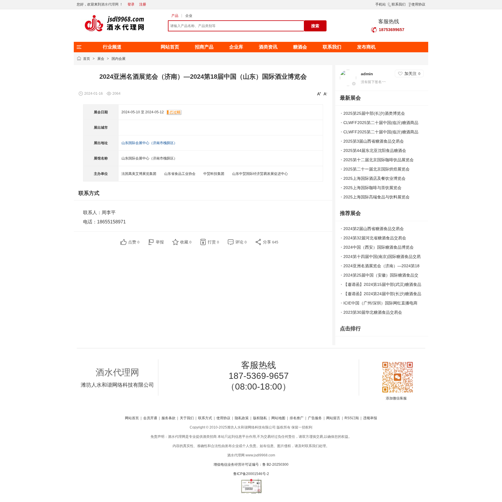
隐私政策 (242, 418)
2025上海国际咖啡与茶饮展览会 (372, 187)
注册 (142, 4)
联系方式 (205, 418)
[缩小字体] (325, 93)
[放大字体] (319, 93)
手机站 (380, 4)
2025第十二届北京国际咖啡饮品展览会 (378, 159)
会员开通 (150, 418)
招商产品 (204, 46)
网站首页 (170, 46)
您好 (80, 4)
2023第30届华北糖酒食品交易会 (372, 312)
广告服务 (315, 418)
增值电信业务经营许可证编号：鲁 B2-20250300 (251, 464)
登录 (131, 4)
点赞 (133, 242)
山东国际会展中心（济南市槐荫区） (149, 143)
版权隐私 (260, 418)
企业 (188, 16)
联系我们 (399, 4)
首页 (86, 59)
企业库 (236, 46)
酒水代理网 (110, 4)
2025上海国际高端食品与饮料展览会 (376, 197)
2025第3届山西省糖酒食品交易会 (373, 141)
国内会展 (119, 59)
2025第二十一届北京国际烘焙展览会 (376, 169)
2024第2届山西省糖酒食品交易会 (373, 228)
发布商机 (366, 46)
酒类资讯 (268, 46)
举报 (160, 242)
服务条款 (168, 418)
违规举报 (370, 418)
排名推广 (297, 418)
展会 (100, 59)
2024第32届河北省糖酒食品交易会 (374, 238)
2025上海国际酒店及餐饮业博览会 (374, 178)
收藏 (185, 242)
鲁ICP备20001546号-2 (251, 474)
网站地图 (278, 418)
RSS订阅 (352, 418)
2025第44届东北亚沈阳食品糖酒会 (374, 150)
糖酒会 (300, 46)
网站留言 (333, 418)
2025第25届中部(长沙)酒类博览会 (374, 113)
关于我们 (187, 418)
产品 (174, 16)
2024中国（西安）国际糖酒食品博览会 (378, 247)
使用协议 (418, 4)
